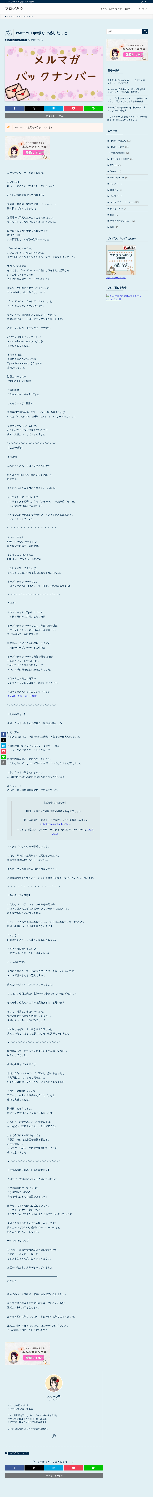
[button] (14, 108)
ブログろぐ (14, 8)
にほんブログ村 (113, 299)
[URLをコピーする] (3, 762)
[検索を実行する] (145, 31)
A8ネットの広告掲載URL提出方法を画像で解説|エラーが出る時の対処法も (126, 91)
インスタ (116, 183)
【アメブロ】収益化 (121, 159)
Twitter (115, 171)
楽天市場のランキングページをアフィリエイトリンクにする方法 (127, 81)
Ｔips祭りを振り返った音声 (22, 696)
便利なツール (118, 208)
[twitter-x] (142, 1)
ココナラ (116, 190)
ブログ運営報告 (120, 153)
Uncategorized (118, 177)
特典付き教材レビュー (122, 221)
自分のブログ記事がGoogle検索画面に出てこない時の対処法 (126, 109)
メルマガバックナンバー (17, 40)
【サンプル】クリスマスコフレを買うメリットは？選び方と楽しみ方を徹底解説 (127, 100)
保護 (114, 214)
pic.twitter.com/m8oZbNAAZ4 (55, 824)
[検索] (146, 1)
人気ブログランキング (116, 278)
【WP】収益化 (119, 147)
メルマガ (116, 196)
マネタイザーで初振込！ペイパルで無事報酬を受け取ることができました (127, 118)
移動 (114, 227)
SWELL (115, 165)
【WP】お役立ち (120, 141)
